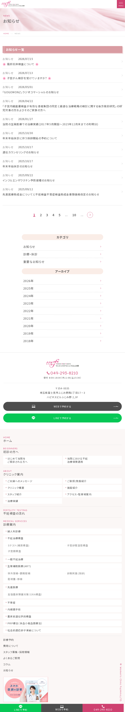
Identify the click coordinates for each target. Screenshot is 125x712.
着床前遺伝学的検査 (19, 616)
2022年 (28, 311)
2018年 (28, 341)
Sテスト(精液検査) (18, 545)
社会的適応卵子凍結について (24, 630)
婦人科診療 (14, 531)
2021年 (28, 318)
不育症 (11, 602)
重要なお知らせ (33, 261)
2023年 (28, 303)
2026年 (28, 281)
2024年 (28, 296)
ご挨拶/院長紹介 (77, 481)
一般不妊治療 (15, 559)
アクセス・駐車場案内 (79, 494)
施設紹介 (72, 487)
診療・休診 (30, 254)
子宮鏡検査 (14, 551)
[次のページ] (90, 215)
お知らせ (29, 246)
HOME (6, 33)
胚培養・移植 (15, 579)
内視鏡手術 (14, 609)
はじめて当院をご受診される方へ (17, 460)
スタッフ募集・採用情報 (16, 652)
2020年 (28, 326)
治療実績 (12, 501)
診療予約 (8, 640)
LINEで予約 (20, 709)
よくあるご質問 (11, 658)
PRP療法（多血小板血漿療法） (24, 623)
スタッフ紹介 (14, 494)
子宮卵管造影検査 (77, 545)
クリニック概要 (15, 487)
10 (74, 215)
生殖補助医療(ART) (19, 566)
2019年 (28, 333)
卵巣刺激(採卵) (76, 573)
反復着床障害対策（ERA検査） (25, 594)
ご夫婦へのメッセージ (19, 481)
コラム (7, 664)
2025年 (28, 288)
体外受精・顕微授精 (19, 573)
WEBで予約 (61, 709)
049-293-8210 (103, 709)
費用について (11, 646)
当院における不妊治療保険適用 (77, 460)
